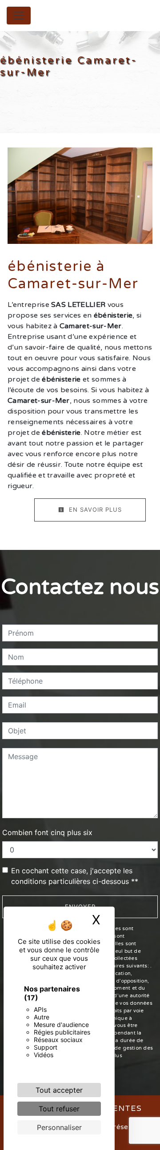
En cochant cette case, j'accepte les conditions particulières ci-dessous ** (74, 876)
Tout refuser (59, 1108)
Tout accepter (59, 1090)
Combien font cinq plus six (47, 832)
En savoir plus (94, 509)
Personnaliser (59, 1127)
